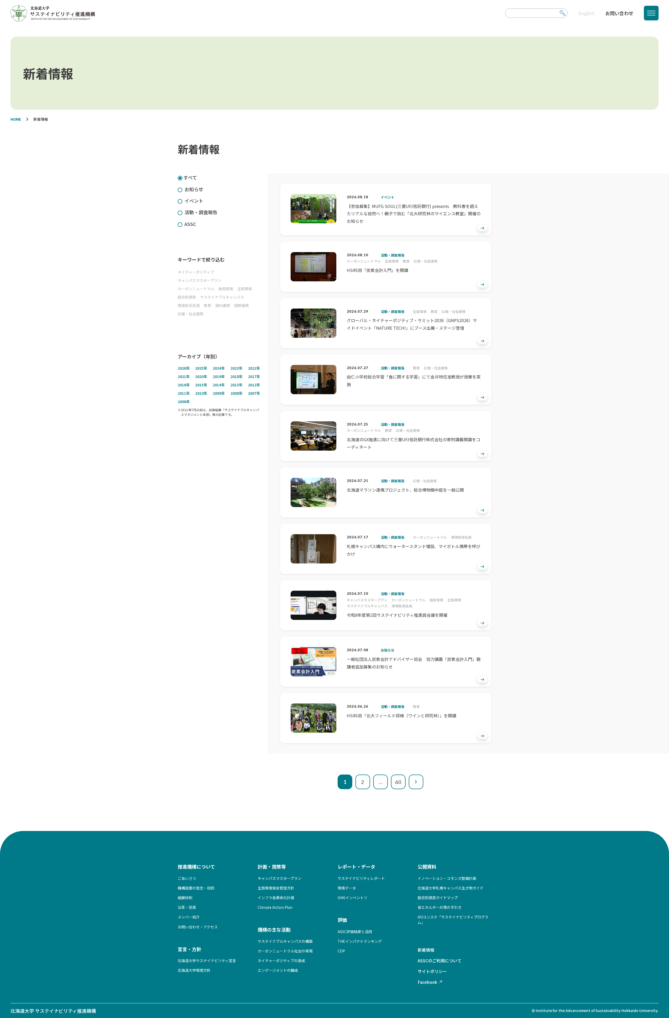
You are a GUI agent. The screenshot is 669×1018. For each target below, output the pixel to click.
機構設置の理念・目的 (196, 888)
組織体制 (185, 897)
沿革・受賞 (187, 907)
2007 (254, 393)
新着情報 (426, 950)
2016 (184, 384)
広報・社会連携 (190, 313)
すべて (190, 177)
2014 (219, 384)
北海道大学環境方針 (194, 970)
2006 (184, 401)
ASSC (190, 223)
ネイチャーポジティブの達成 (281, 960)
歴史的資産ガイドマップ (438, 897)
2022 (254, 368)
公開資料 (427, 866)
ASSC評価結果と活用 (355, 931)
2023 (236, 368)
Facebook (427, 982)
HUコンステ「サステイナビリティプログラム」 (453, 919)
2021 (184, 376)
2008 (236, 393)
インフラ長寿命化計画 (276, 897)
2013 (236, 384)
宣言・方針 (189, 949)
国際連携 (241, 305)
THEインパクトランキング (360, 941)
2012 (254, 384)
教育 (207, 305)
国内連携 (222, 305)
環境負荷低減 (189, 305)
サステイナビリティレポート (361, 878)
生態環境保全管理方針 (276, 888)
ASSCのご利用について (440, 960)
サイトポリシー (432, 971)
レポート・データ (356, 866)
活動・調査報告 (200, 212)
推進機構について (196, 866)
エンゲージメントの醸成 (278, 970)
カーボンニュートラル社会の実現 (285, 950)
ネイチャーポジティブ (196, 272)
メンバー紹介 (189, 917)
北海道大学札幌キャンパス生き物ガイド (450, 888)
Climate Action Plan (275, 907)
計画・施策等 (272, 866)
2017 (254, 376)
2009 (219, 393)
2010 (201, 393)
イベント (193, 200)
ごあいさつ (187, 878)
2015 (201, 384)
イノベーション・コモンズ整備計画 (447, 878)
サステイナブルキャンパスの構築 (285, 941)
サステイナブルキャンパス (222, 297)
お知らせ (193, 189)
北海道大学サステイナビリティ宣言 (207, 960)
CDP (341, 950)
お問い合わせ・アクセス (198, 926)
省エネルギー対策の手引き (440, 907)
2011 (184, 393)
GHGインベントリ (352, 897)
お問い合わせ (619, 13)
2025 (201, 368)
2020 (201, 376)
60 (398, 782)
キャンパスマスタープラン (199, 280)
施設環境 (225, 288)
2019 (219, 376)
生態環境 (244, 288)
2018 (236, 376)
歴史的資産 (187, 297)
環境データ (347, 888)
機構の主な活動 (274, 929)
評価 (342, 919)
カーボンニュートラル (196, 288)
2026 (184, 368)
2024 (219, 368)
